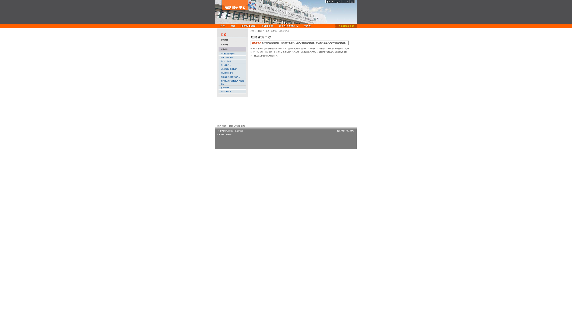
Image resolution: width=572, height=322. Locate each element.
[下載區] (307, 26)
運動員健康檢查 (227, 73)
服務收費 (224, 45)
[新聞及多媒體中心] (288, 26)
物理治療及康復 (227, 57)
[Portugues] (336, 1)
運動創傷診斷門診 (228, 54)
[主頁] (222, 26)
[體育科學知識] (248, 26)
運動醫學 (261, 31)
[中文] (328, 1)
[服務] (233, 26)
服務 (267, 31)
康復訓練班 (225, 88)
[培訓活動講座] (267, 26)
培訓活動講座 (226, 91)
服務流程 (224, 40)
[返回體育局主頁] (346, 26)
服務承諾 (238, 131)
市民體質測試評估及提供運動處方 (232, 82)
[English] (345, 1)
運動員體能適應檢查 (229, 69)
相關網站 (229, 131)
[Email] (352, 1)
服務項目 (274, 31)
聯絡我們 (221, 131)
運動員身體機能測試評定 (230, 77)
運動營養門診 (226, 65)
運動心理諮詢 (226, 61)
